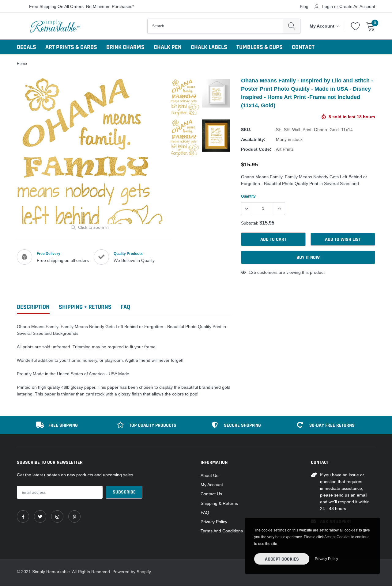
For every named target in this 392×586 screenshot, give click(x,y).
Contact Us (211, 493)
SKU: (246, 129)
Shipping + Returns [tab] (85, 307)
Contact (303, 47)
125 (252, 272)
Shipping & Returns (219, 503)
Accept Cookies (282, 559)
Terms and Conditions (222, 530)
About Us (209, 475)
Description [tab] (33, 307)
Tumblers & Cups (259, 47)
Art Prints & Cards (71, 47)
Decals (26, 47)
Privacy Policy (214, 521)
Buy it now (308, 257)
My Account (212, 484)
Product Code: (256, 149)
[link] (23, 516)
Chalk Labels (209, 47)
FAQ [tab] (125, 307)
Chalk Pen (168, 47)
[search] (291, 26)
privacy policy (326, 558)
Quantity (248, 196)
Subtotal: (249, 223)
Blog (304, 6)
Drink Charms (125, 47)
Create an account (357, 6)
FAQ (205, 512)
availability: (253, 139)
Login (327, 6)
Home (22, 63)
